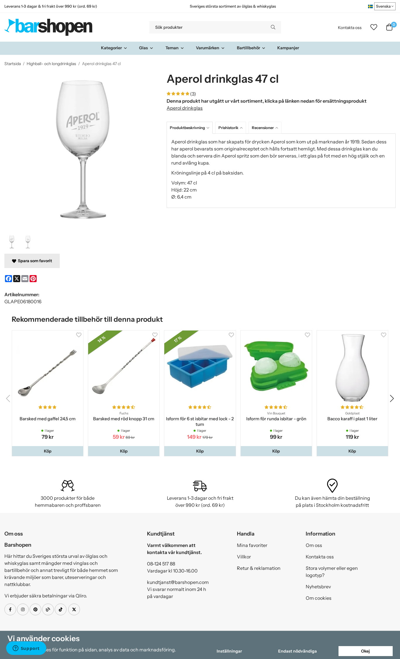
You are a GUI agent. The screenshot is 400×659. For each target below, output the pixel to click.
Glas (143, 47)
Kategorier (111, 47)
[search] (273, 27)
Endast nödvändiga (297, 651)
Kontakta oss (350, 27)
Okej (365, 651)
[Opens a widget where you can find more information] (26, 648)
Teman (172, 47)
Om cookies (318, 598)
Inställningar (229, 651)
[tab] (191, 127)
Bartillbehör (248, 47)
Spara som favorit (34, 260)
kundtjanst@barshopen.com (178, 582)
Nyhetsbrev (318, 586)
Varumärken (207, 47)
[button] (47, 451)
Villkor (244, 557)
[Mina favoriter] (373, 27)
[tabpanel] (281, 170)
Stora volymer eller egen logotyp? (332, 571)
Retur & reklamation (259, 568)
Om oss (314, 545)
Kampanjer (288, 47)
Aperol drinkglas (185, 108)
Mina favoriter (252, 545)
